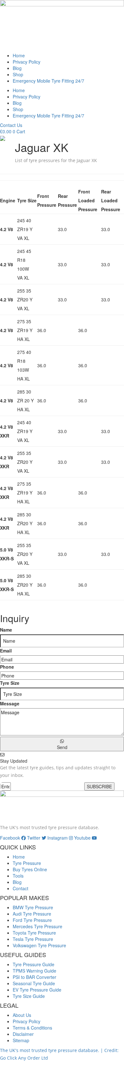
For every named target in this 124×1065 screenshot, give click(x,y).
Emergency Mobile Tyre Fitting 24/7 (48, 81)
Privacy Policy (26, 62)
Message (9, 703)
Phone (7, 667)
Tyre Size (9, 683)
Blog (17, 68)
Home (19, 55)
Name (6, 630)
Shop (18, 74)
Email (6, 650)
